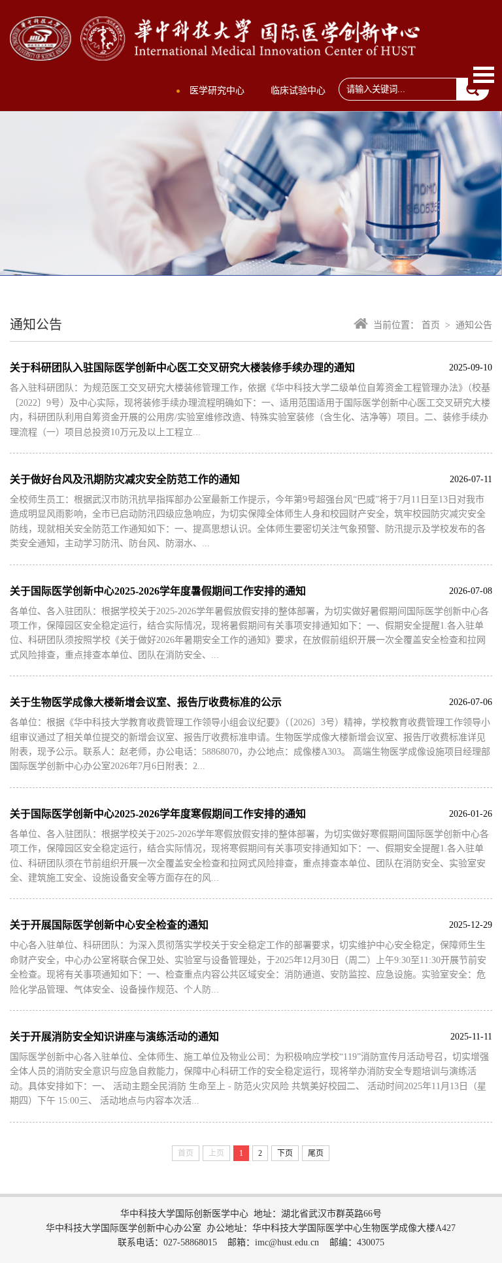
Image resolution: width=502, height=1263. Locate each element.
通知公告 (474, 325)
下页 (285, 1153)
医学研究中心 (217, 90)
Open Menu (483, 75)
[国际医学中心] (215, 53)
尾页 (316, 1153)
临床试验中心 (298, 90)
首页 (431, 325)
